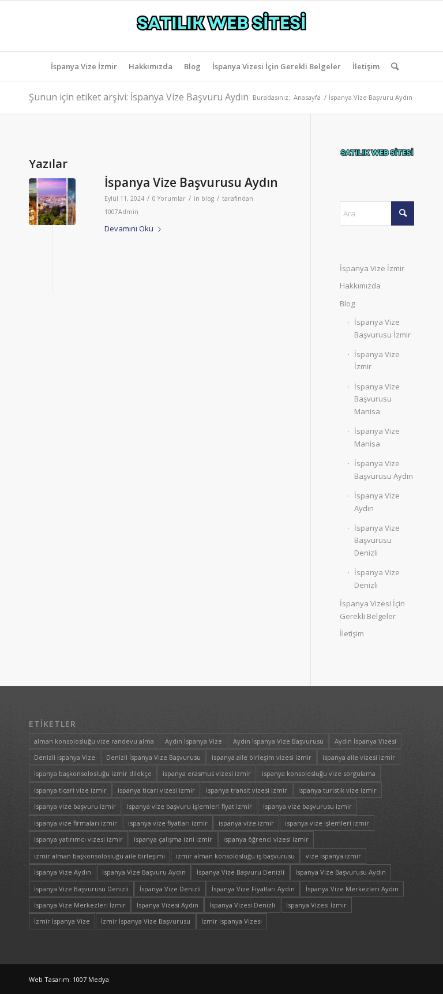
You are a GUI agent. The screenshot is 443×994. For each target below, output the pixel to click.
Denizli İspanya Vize (64, 757)
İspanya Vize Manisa (377, 437)
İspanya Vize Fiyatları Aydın (253, 888)
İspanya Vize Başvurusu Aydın (191, 182)
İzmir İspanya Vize (62, 921)
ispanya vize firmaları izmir (75, 823)
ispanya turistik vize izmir (337, 790)
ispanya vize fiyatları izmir (168, 823)
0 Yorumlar (169, 198)
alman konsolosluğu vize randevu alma (94, 741)
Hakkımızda (360, 285)
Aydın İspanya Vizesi (365, 741)
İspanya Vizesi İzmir (316, 905)
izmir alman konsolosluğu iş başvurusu (235, 856)
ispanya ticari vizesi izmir (156, 790)
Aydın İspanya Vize (193, 741)
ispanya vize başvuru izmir (75, 806)
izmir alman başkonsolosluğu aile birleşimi (99, 856)
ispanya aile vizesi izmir (358, 757)
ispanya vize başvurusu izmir (307, 806)
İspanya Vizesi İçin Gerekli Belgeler (372, 609)
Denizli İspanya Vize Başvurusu (153, 757)
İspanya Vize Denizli (377, 578)
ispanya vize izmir (246, 823)
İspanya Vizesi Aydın (167, 905)
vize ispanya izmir (333, 856)
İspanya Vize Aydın (377, 501)
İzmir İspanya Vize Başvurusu (145, 921)
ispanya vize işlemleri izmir (327, 823)
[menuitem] (84, 66)
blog (207, 198)
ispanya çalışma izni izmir (173, 839)
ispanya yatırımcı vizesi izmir (78, 839)
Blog (347, 303)
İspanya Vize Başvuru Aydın (144, 872)
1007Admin (121, 212)
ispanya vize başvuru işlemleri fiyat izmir (189, 806)
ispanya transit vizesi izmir (246, 790)
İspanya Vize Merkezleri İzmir (80, 905)
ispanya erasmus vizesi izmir (207, 773)
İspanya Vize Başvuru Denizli (240, 872)
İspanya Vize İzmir (372, 268)
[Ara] (392, 66)
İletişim (352, 633)
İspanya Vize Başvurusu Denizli (377, 540)
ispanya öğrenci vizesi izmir (266, 839)
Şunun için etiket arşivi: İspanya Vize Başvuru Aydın (139, 97)
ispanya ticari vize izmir (70, 790)
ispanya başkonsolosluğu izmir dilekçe (93, 773)
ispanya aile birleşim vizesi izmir (261, 757)
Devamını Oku (128, 228)
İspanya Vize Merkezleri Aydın (352, 888)
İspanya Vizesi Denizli (242, 905)
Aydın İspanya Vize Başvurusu (278, 741)
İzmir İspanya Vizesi (231, 921)
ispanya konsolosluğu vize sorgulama (319, 773)
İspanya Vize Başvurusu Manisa (377, 399)
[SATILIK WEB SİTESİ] (221, 26)
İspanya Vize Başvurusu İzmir (382, 328)
